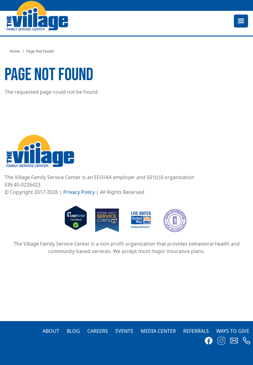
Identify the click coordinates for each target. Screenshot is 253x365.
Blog (73, 331)
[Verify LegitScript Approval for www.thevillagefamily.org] (75, 220)
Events (124, 331)
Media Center (158, 331)
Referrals (196, 331)
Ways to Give (232, 331)
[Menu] (240, 21)
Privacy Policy (79, 192)
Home (15, 51)
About (51, 331)
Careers (97, 331)
